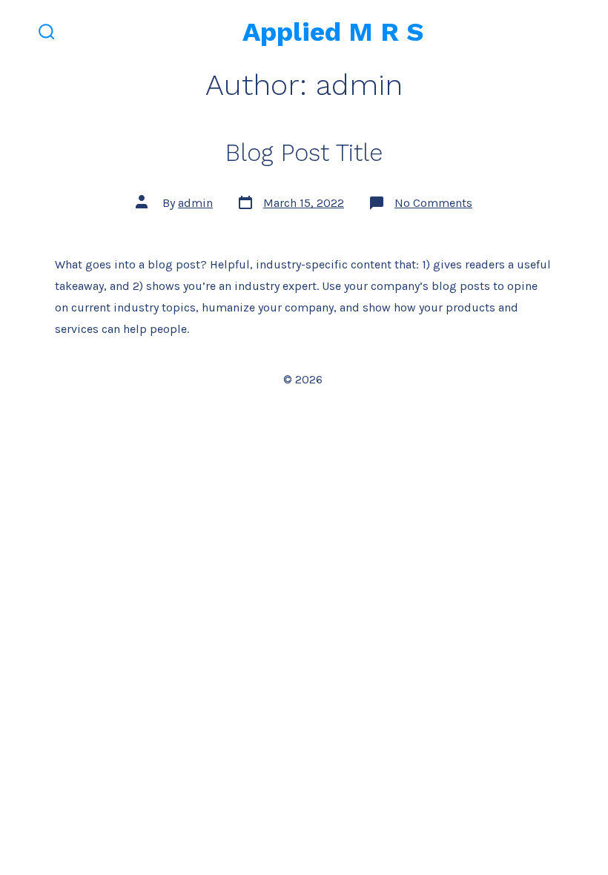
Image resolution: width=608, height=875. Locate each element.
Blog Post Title (304, 153)
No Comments (433, 203)
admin (195, 203)
